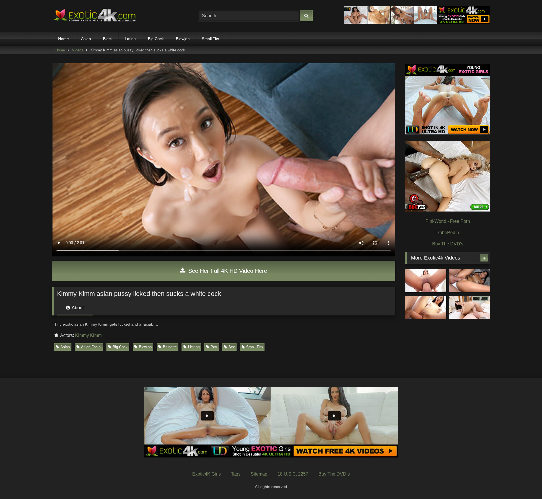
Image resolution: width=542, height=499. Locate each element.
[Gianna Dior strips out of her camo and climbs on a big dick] (469, 307)
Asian (86, 38)
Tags (236, 474)
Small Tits (210, 38)
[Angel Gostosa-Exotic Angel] (469, 280)
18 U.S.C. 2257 (292, 474)
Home (63, 38)
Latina (130, 38)
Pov (214, 347)
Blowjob (183, 38)
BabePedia (447, 232)
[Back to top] (524, 482)
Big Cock (156, 38)
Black (108, 38)
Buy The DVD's (447, 243)
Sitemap (259, 474)
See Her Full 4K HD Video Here (227, 271)
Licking (194, 347)
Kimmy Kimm (88, 335)
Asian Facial (91, 347)
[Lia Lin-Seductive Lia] (425, 280)
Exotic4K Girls (206, 474)
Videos (77, 50)
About (77, 307)
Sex (231, 347)
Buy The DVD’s (334, 474)
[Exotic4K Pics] (94, 15)
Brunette (170, 347)
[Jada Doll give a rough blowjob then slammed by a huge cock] (425, 307)
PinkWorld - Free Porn (447, 221)
